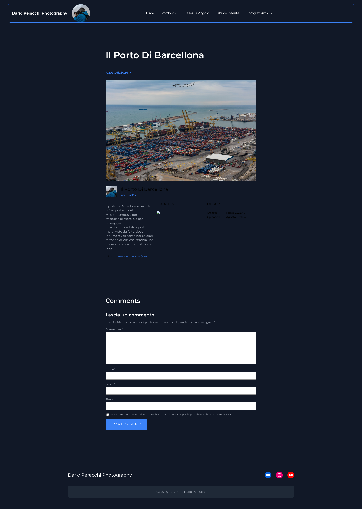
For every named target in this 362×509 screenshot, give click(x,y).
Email (110, 384)
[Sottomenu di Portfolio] (176, 13)
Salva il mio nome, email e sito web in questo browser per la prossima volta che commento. (170, 414)
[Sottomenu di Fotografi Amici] (271, 13)
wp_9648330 (129, 195)
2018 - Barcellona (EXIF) (133, 256)
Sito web (111, 399)
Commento (114, 329)
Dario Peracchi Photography (100, 475)
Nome (110, 369)
